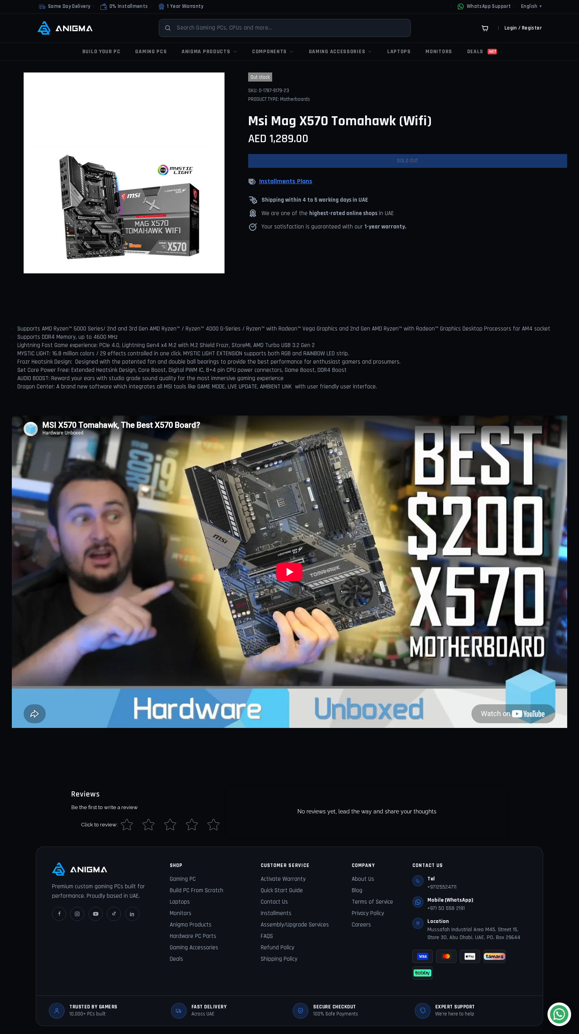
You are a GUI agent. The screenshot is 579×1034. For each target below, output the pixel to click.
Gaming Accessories (194, 947)
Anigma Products (191, 924)
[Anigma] (65, 28)
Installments (276, 913)
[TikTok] (114, 914)
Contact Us (274, 902)
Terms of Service (372, 902)
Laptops (180, 902)
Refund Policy (277, 947)
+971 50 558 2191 (446, 908)
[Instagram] (77, 914)
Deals (176, 959)
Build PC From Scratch (196, 890)
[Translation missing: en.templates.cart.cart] (485, 28)
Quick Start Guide (282, 890)
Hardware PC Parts (193, 936)
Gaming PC (183, 879)
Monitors (180, 913)
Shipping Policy (279, 959)
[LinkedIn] (132, 914)
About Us (363, 879)
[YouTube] (96, 914)
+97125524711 (442, 887)
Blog (357, 890)
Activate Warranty (283, 879)
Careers (361, 924)
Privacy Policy (368, 913)
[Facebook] (59, 914)
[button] (124, 7)
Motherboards (295, 99)
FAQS (267, 936)
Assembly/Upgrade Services (295, 924)
